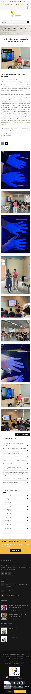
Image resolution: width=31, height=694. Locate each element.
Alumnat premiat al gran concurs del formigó (14, 464)
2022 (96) (8, 510)
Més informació (20, 691)
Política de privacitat (17, 656)
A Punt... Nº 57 (13, 637)
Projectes (24, 661)
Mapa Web (27, 656)
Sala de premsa (8, 663)
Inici (4, 661)
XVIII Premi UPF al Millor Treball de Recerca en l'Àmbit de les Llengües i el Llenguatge (15, 452)
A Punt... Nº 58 (13, 628)
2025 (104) (8, 499)
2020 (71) (8, 517)
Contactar (16, 550)
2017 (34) (8, 528)
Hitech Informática (19, 658)
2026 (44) (8, 495)
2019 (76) (8, 521)
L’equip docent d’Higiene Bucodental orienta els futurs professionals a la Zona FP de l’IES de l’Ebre (15, 473)
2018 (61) (8, 524)
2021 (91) (8, 513)
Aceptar (9, 691)
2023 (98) (8, 506)
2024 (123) (8, 502)
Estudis (18, 661)
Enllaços (23, 663)
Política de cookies (6, 656)
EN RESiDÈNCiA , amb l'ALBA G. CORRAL (13, 457)
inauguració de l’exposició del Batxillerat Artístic (15, 448)
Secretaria (16, 663)
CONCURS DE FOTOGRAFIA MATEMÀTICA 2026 (14, 460)
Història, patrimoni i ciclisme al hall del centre (14, 478)
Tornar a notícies (23, 434)
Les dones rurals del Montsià (10, 482)
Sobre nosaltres (10, 661)
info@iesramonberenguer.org (13, 595)
